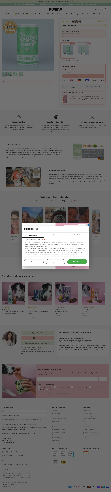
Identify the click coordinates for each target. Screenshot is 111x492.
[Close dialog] (87, 225)
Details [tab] (55, 235)
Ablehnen (34, 261)
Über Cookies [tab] (78, 235)
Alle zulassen (77, 261)
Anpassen (55, 261)
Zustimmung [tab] (33, 235)
